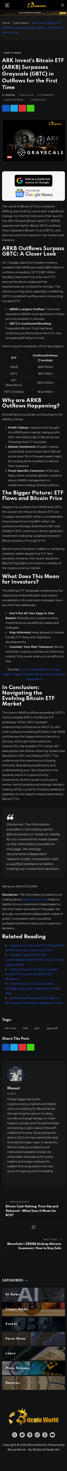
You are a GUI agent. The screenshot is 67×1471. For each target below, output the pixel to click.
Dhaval (10, 95)
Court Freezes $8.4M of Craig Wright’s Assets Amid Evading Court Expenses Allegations (33, 674)
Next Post (50, 1239)
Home (6, 22)
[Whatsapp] (30, 108)
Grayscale (52, 1028)
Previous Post (19, 1202)
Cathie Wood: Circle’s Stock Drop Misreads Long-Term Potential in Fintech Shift (33, 988)
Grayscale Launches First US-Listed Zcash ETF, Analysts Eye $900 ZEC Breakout (31, 974)
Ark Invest (10, 1028)
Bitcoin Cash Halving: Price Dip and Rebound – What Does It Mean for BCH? (32, 1211)
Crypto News (21, 22)
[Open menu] (7, 5)
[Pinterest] (22, 108)
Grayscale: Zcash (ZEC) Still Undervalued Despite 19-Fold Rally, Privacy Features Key (34, 959)
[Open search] (62, 5)
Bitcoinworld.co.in (35, 899)
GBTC (37, 1028)
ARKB (25, 1028)
